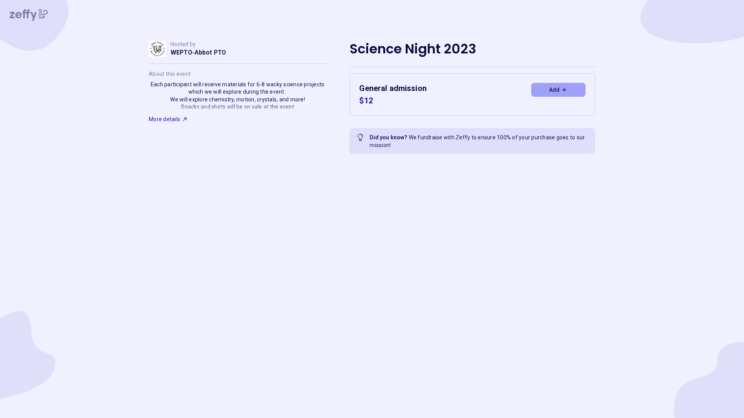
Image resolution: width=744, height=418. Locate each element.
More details (164, 119)
